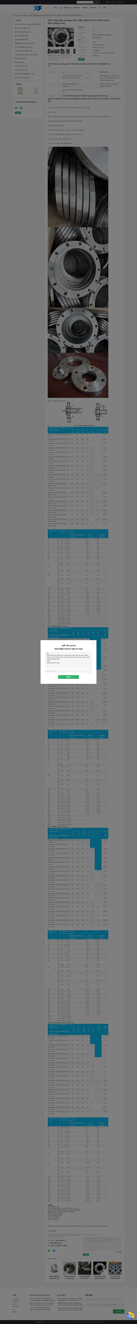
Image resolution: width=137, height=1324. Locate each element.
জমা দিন (68, 677)
